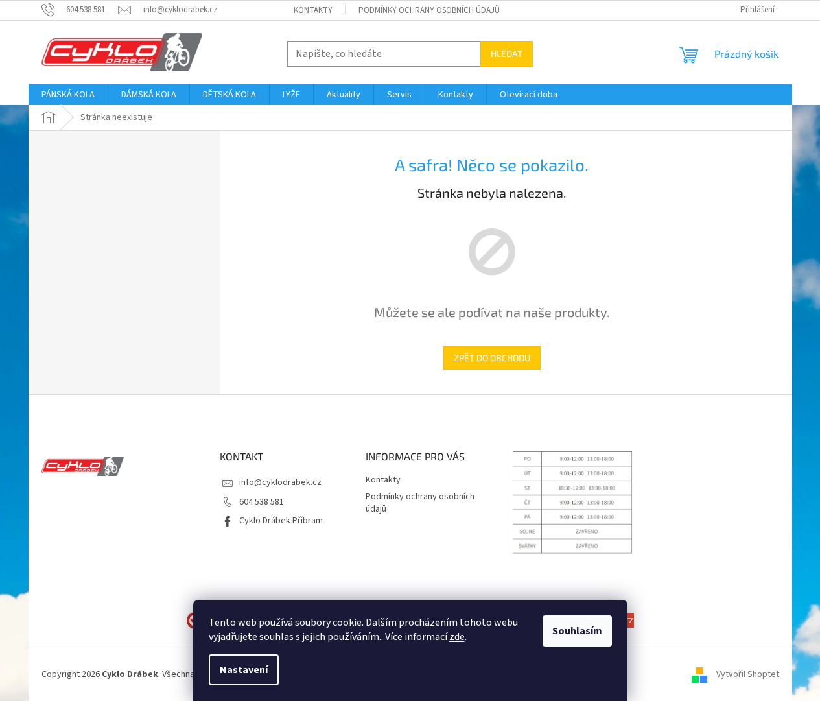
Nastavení (244, 670)
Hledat (506, 53)
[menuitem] (68, 94)
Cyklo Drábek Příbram (281, 520)
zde (457, 637)
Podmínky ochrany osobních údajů (429, 10)
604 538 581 (261, 501)
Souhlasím (577, 631)
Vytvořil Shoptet (747, 674)
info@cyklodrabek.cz (280, 482)
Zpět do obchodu (492, 357)
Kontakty (313, 10)
